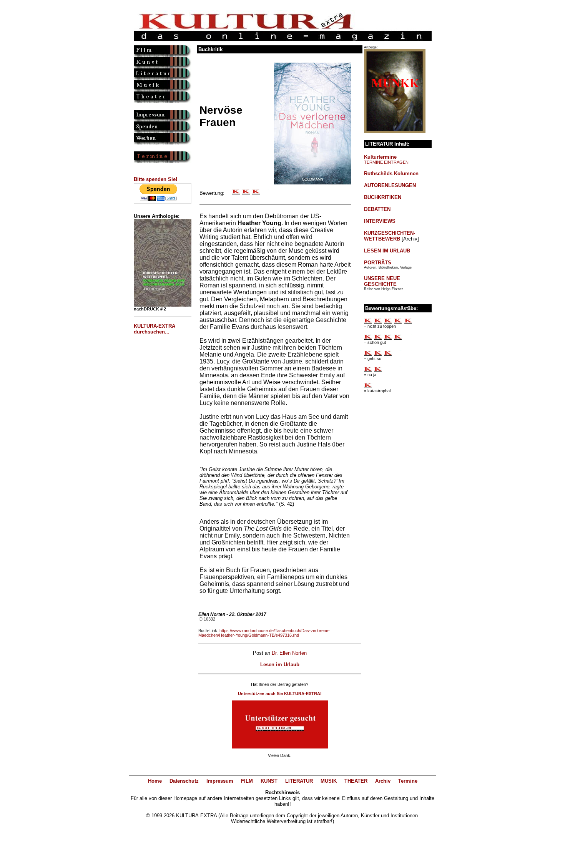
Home (155, 781)
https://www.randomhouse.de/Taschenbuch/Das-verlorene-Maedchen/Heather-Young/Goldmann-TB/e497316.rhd (264, 632)
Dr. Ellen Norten (289, 653)
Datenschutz (184, 781)
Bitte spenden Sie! (155, 179)
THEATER (355, 781)
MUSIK (329, 781)
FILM (247, 781)
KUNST (269, 781)
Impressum (219, 781)
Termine (407, 781)
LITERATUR (299, 781)
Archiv (383, 781)
